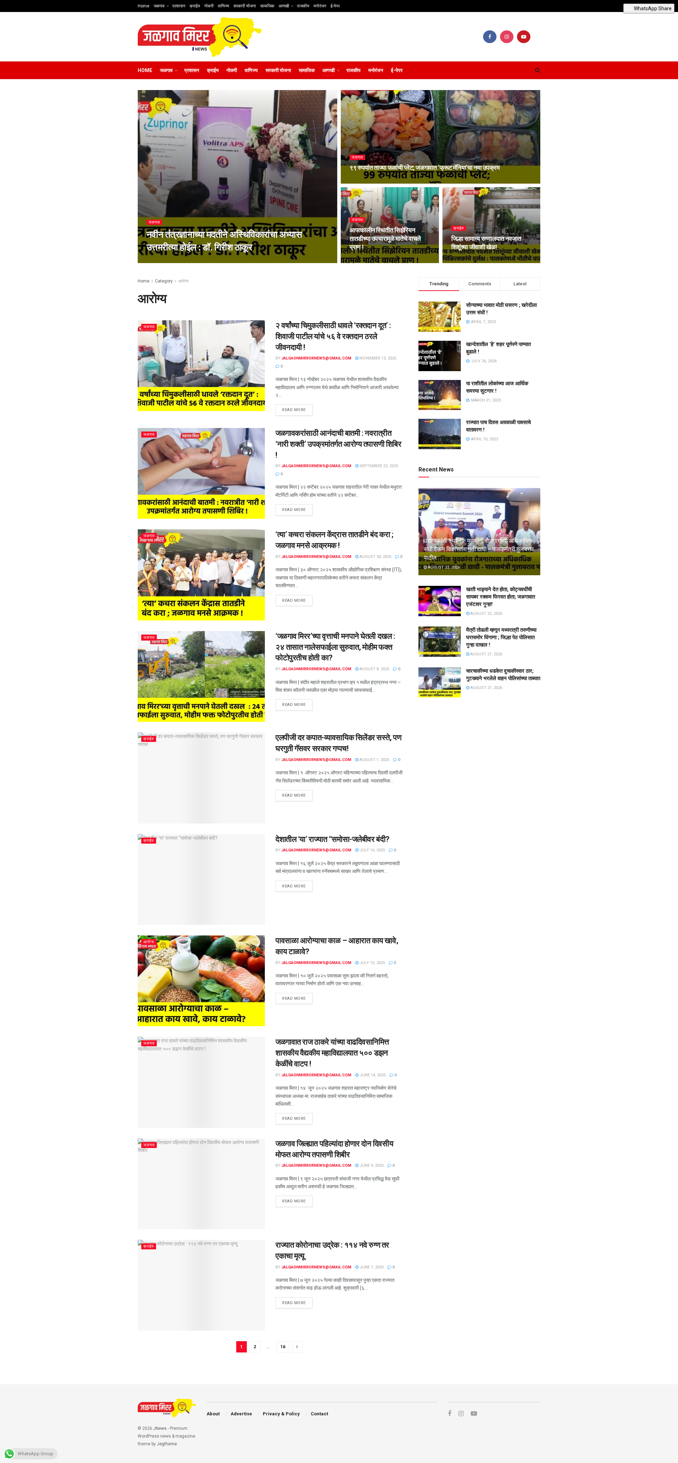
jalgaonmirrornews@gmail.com (187, 260)
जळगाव (159, 6)
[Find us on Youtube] (523, 36)
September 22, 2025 (378, 466)
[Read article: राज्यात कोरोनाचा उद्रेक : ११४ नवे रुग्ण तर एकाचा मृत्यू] (201, 1285)
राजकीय (303, 6)
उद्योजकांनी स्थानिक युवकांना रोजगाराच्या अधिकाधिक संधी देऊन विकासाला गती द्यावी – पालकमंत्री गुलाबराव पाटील (479, 549)
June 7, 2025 (370, 1267)
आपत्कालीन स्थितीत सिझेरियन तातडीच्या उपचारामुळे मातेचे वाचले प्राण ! (385, 238)
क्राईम (195, 6)
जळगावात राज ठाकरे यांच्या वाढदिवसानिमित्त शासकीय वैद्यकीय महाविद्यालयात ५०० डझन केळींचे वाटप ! (332, 1052)
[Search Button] (537, 70)
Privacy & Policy (281, 1413)
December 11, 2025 (371, 260)
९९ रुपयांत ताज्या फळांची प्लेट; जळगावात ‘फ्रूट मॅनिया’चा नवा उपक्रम (424, 167)
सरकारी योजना (244, 6)
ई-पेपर (335, 6)
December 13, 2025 (248, 260)
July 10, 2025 (371, 963)
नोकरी (209, 6)
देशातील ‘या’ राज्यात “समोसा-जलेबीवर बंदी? (332, 839)
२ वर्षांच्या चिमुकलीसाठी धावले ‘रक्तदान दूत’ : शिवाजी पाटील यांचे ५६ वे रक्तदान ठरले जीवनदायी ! (333, 336)
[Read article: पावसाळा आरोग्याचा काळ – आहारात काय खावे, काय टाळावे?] (201, 980)
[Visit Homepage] (200, 37)
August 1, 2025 (373, 759)
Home (143, 6)
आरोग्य (183, 281)
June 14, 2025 (372, 1075)
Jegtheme (167, 1443)
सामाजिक (267, 6)
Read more (297, 408)
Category (164, 281)
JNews (160, 1428)
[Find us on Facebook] (489, 36)
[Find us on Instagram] (506, 36)
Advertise (241, 1413)
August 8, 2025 (373, 669)
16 (282, 1346)
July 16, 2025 (371, 850)
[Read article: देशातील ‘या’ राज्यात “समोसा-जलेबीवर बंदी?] (201, 879)
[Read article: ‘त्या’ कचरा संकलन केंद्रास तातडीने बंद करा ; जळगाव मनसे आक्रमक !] (201, 574)
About (213, 1413)
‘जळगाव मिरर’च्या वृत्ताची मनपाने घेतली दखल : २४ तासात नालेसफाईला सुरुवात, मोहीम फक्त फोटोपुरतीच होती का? (335, 647)
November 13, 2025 (377, 358)
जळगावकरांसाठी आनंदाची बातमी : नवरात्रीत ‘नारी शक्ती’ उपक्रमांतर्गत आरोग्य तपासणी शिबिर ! (338, 444)
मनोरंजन (320, 6)
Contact (319, 1413)
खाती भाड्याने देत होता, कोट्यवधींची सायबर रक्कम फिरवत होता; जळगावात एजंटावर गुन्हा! (500, 596)
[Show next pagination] (297, 1346)
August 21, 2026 (485, 654)
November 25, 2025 (473, 260)
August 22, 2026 (443, 567)
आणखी (284, 6)
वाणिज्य (223, 6)
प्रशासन (178, 6)
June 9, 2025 (370, 1165)
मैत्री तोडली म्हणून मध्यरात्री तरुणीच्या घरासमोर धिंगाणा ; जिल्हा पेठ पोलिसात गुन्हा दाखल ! (501, 637)
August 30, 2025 (374, 556)
